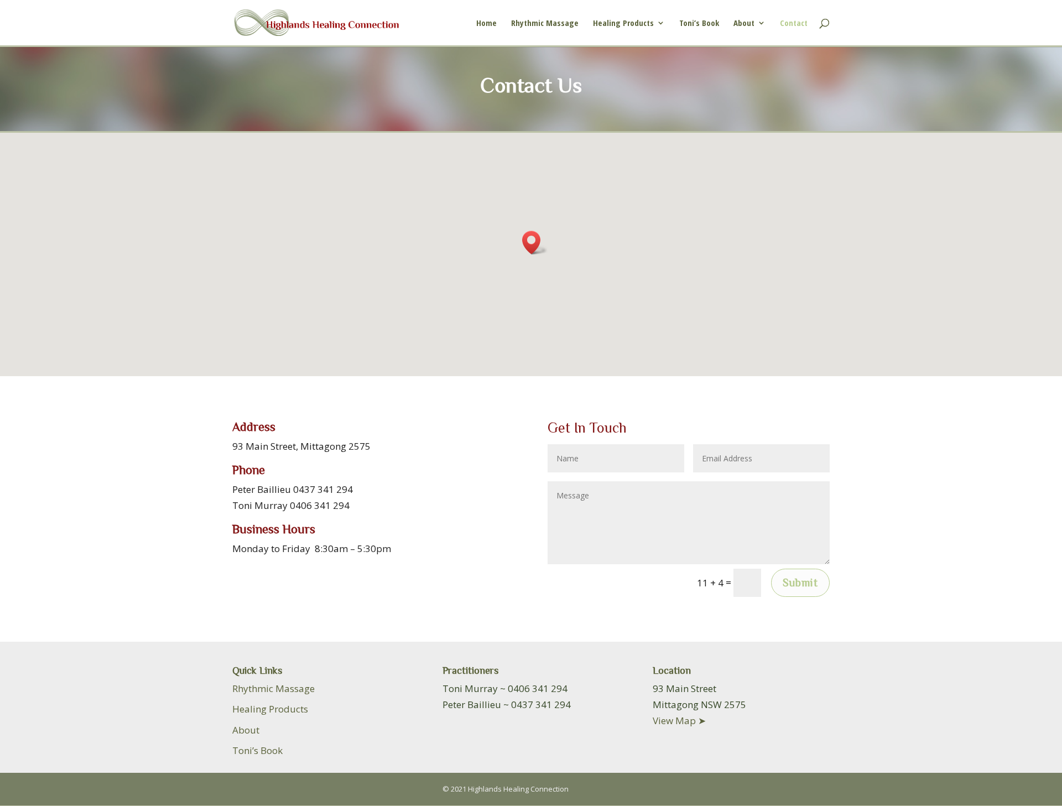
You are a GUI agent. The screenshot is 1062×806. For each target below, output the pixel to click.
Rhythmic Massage (545, 23)
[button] (535, 242)
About (743, 23)
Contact (794, 23)
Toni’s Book (699, 23)
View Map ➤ (679, 720)
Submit (800, 582)
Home (486, 23)
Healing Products (623, 23)
